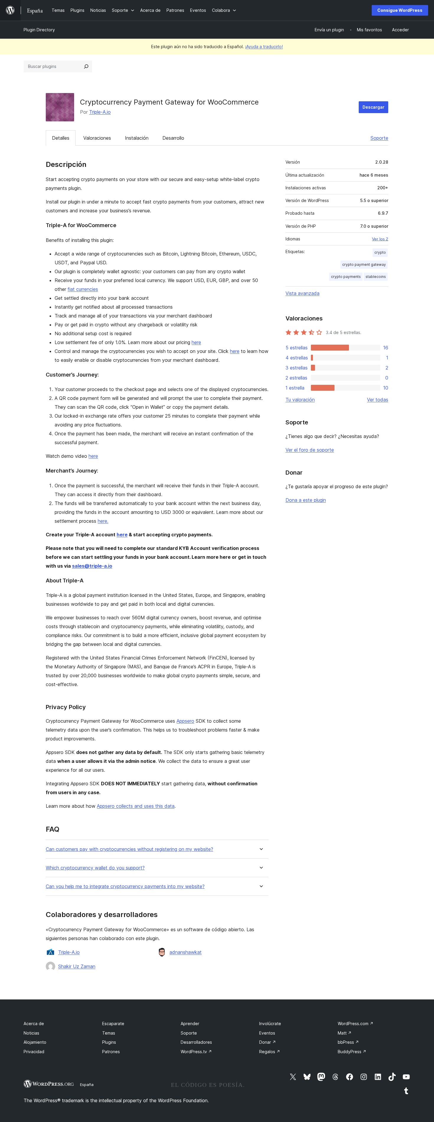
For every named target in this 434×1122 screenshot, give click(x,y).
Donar (267, 1042)
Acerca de (34, 1023)
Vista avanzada (302, 293)
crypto (380, 252)
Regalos (269, 1051)
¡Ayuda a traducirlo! (264, 46)
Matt (345, 1032)
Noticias (31, 1032)
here (196, 342)
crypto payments (346, 276)
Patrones (111, 1051)
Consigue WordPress (399, 10)
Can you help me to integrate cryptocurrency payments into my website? (125, 886)
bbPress (348, 1042)
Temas (108, 1032)
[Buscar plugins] (86, 66)
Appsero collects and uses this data (135, 806)
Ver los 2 (380, 239)
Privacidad (34, 1051)
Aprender (190, 1023)
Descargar (373, 107)
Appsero (185, 721)
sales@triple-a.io (92, 566)
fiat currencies (83, 289)
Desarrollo (173, 138)
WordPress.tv (196, 1051)
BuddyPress (352, 1051)
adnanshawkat (185, 952)
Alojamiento (35, 1042)
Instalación (137, 138)
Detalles (60, 138)
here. (103, 521)
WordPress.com (355, 1023)
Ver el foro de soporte (309, 450)
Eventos (267, 1032)
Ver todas (377, 400)
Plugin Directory (39, 29)
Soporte (379, 138)
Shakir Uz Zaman (76, 966)
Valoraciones (97, 138)
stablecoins (376, 276)
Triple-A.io (100, 112)
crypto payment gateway (364, 264)
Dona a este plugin (305, 500)
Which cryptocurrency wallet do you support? (95, 868)
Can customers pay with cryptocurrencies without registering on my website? (129, 849)
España (87, 1084)
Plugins (109, 1042)
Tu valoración (300, 400)
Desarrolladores (196, 1042)
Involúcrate (270, 1023)
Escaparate (113, 1023)
